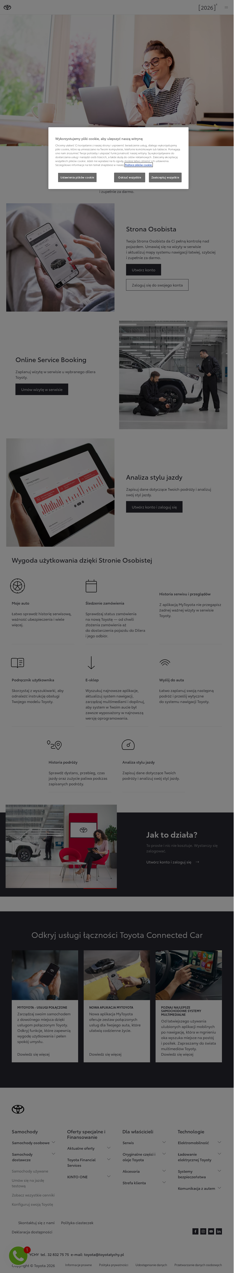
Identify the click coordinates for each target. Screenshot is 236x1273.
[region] (118, 158)
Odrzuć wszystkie (129, 177)
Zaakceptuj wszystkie (165, 177)
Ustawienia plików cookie (77, 177)
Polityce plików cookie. (138, 165)
